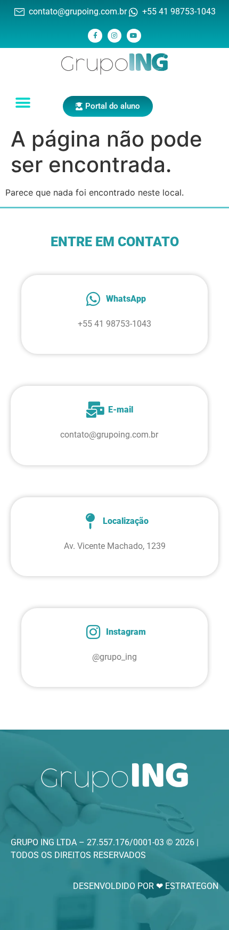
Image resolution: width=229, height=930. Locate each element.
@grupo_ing (114, 657)
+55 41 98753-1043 (114, 324)
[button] (23, 103)
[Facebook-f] (95, 36)
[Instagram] (114, 36)
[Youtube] (134, 36)
